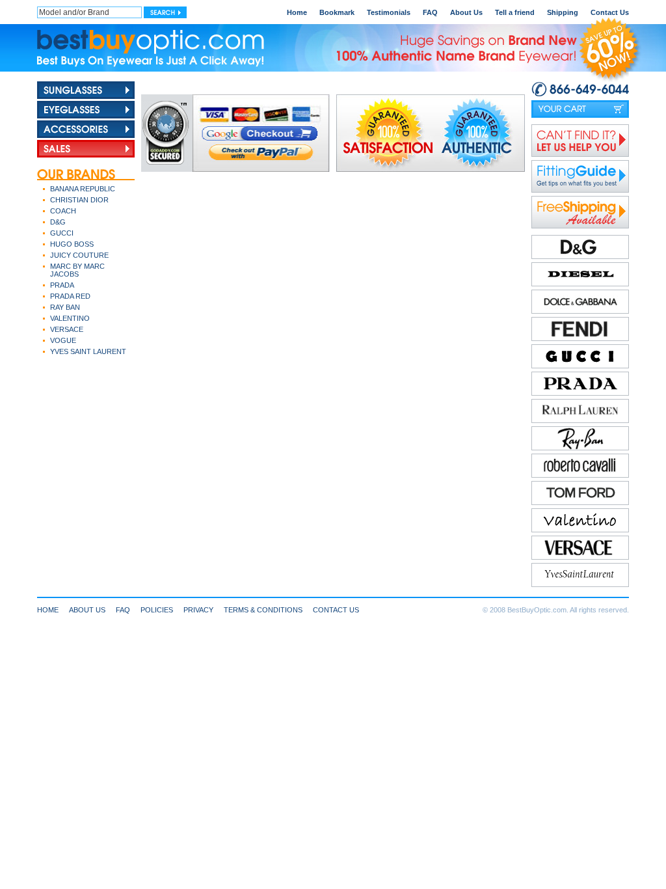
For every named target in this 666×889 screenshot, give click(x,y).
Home (297, 12)
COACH (63, 211)
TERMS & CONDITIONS (263, 610)
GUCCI (61, 233)
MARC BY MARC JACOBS (77, 270)
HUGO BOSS (72, 244)
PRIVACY (198, 610)
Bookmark (336, 12)
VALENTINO (70, 318)
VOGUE (63, 340)
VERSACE (66, 329)
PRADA (62, 285)
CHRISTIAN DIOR (79, 200)
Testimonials (388, 12)
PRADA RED (70, 296)
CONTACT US (336, 610)
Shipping (562, 12)
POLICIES (156, 610)
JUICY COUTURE (79, 255)
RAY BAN (65, 307)
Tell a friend (515, 12)
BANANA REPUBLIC (82, 189)
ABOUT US (87, 610)
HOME (48, 610)
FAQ (430, 12)
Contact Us (610, 12)
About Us (466, 12)
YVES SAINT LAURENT (88, 351)
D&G (58, 222)
